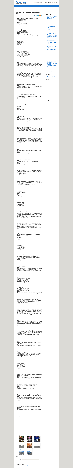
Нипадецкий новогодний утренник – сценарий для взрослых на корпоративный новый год (52, 17)
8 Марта (38, 212)
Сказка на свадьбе (49, 71)
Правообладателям (32, 465)
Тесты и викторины (54, 2)
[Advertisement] (29, 425)
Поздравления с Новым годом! (38, 2)
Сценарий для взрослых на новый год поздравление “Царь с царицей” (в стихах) (52, 36)
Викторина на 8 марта (50, 70)
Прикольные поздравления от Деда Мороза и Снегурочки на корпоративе (52, 24)
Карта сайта (26, 465)
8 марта (23, 459)
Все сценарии (21, 2)
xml (29, 465)
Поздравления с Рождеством (47, 2)
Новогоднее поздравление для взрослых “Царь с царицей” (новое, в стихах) (52, 21)
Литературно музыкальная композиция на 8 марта (32, 459)
